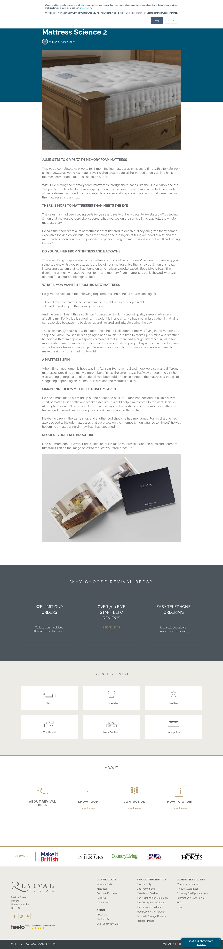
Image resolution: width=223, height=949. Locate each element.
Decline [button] (170, 20)
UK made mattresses (122, 444)
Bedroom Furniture (107, 893)
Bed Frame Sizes (146, 888)
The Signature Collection (150, 907)
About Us (102, 914)
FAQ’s (180, 902)
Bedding (101, 898)
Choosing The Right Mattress (192, 893)
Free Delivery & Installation (151, 911)
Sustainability (144, 884)
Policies (168, 944)
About (101, 910)
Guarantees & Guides (191, 879)
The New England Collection (152, 898)
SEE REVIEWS (111, 627)
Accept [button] (157, 20)
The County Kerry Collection (152, 902)
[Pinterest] (28, 916)
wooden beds (148, 444)
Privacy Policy (85, 7)
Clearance (102, 902)
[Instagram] (21, 916)
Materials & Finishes (147, 893)
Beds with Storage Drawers (151, 916)
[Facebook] (14, 916)
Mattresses (103, 888)
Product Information (152, 879)
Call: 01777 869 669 (23, 944)
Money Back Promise (188, 884)
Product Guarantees (187, 888)
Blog (179, 907)
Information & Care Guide (190, 898)
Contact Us (103, 919)
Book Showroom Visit (108, 923)
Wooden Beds (104, 884)
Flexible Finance (145, 921)
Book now (201, 944)
